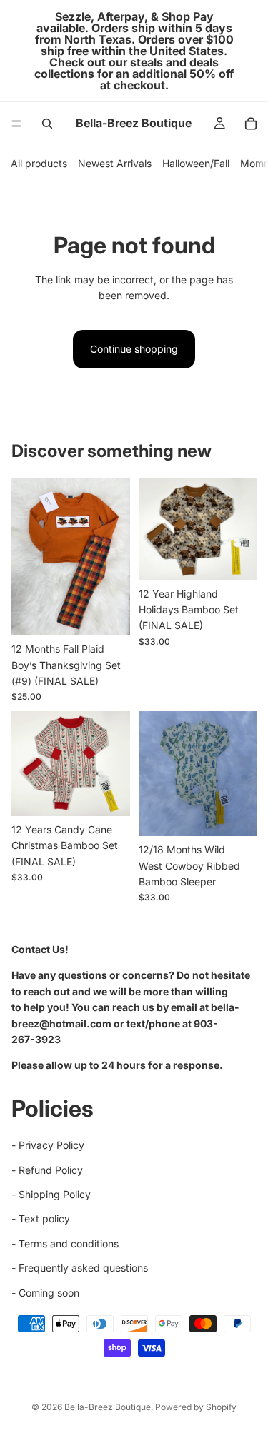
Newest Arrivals (115, 163)
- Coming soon (45, 1293)
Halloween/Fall (195, 163)
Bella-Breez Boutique (107, 1407)
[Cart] (251, 123)
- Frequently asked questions (79, 1268)
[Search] (47, 123)
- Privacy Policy (47, 1146)
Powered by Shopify (196, 1407)
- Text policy (40, 1219)
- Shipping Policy (51, 1195)
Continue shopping (134, 349)
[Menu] (16, 123)
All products (39, 163)
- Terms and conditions (65, 1243)
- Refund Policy (47, 1170)
